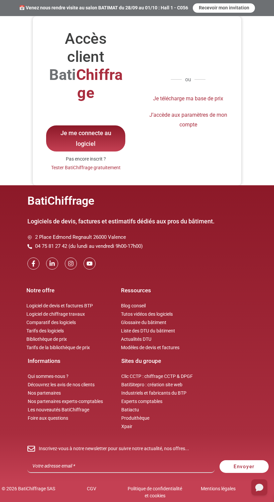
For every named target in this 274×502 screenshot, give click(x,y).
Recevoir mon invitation (224, 7)
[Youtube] (90, 264)
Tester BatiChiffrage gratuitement (86, 167)
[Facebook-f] (33, 264)
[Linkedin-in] (52, 264)
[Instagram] (71, 264)
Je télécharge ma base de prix (188, 98)
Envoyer (244, 467)
